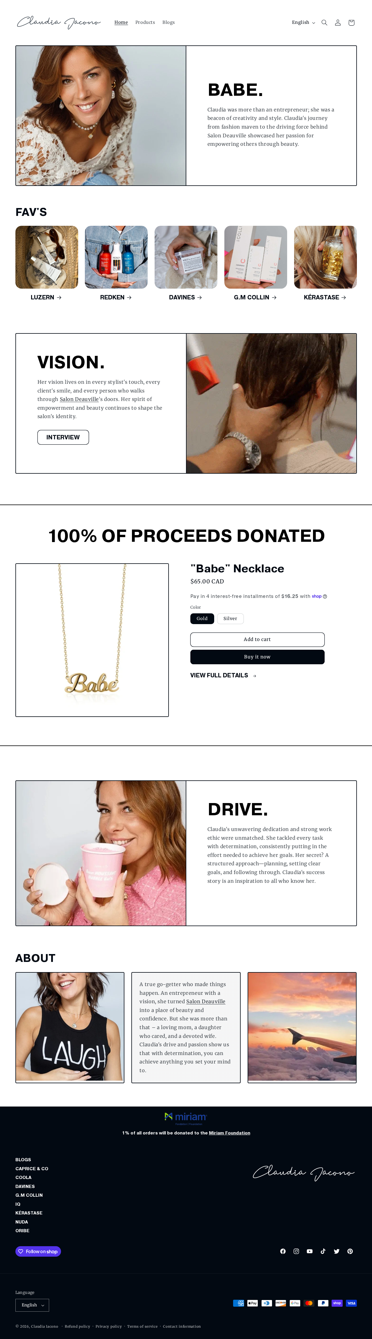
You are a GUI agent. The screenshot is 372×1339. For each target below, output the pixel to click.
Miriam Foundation (229, 1133)
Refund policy (77, 1326)
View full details (220, 675)
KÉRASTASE (28, 1213)
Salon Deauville (79, 399)
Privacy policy (109, 1326)
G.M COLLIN (29, 1195)
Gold (202, 618)
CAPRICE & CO (31, 1168)
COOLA (23, 1177)
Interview (63, 437)
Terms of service (142, 1326)
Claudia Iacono (44, 1326)
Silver (230, 618)
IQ (17, 1204)
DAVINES (25, 1186)
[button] (324, 22)
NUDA (21, 1222)
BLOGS (23, 1159)
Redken (112, 297)
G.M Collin (251, 297)
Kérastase (321, 297)
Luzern (42, 297)
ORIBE (22, 1230)
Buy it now (257, 657)
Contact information (182, 1326)
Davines (182, 297)
